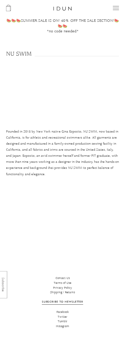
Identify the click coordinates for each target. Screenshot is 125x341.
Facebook (62, 312)
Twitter (62, 317)
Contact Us (63, 278)
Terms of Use (62, 283)
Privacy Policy (62, 288)
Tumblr (62, 321)
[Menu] (116, 8)
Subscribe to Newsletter (62, 301)
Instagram (62, 326)
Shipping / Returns (62, 292)
